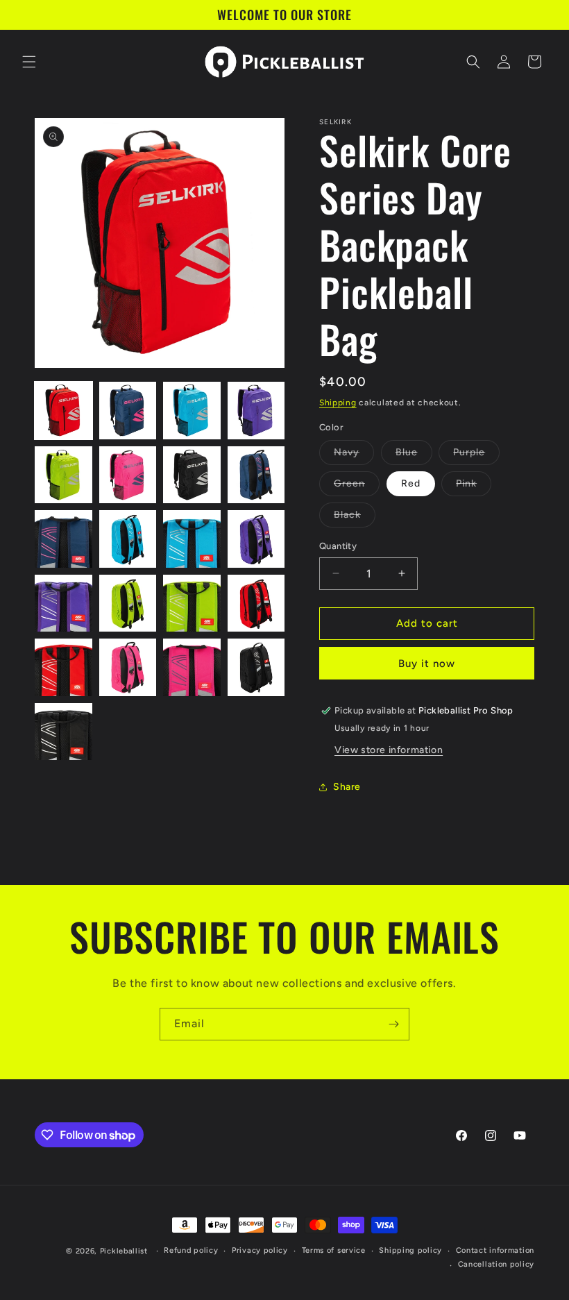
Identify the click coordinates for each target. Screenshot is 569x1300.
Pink (473, 486)
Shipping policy (410, 1250)
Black (354, 517)
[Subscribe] (393, 1024)
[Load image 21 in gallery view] (63, 732)
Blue (414, 455)
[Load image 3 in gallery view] (192, 410)
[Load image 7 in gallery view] (192, 475)
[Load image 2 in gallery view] (128, 410)
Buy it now (426, 663)
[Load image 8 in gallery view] (256, 475)
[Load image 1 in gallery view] (63, 410)
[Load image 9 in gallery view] (63, 539)
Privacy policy (260, 1250)
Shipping (338, 402)
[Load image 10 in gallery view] (128, 539)
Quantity (338, 546)
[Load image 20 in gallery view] (256, 667)
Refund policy (191, 1250)
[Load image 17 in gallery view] (63, 667)
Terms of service (334, 1250)
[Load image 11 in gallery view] (192, 539)
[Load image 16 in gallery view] (256, 603)
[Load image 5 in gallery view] (63, 475)
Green (357, 486)
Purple (476, 455)
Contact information (495, 1250)
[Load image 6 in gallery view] (128, 475)
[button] (29, 62)
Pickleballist (124, 1251)
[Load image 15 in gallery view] (192, 603)
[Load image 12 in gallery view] (256, 539)
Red (411, 483)
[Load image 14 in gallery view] (128, 603)
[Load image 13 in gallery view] (63, 603)
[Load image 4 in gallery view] (256, 410)
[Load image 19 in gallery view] (192, 667)
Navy (354, 455)
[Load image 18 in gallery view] (128, 667)
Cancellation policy (496, 1264)
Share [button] (347, 787)
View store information (388, 750)
